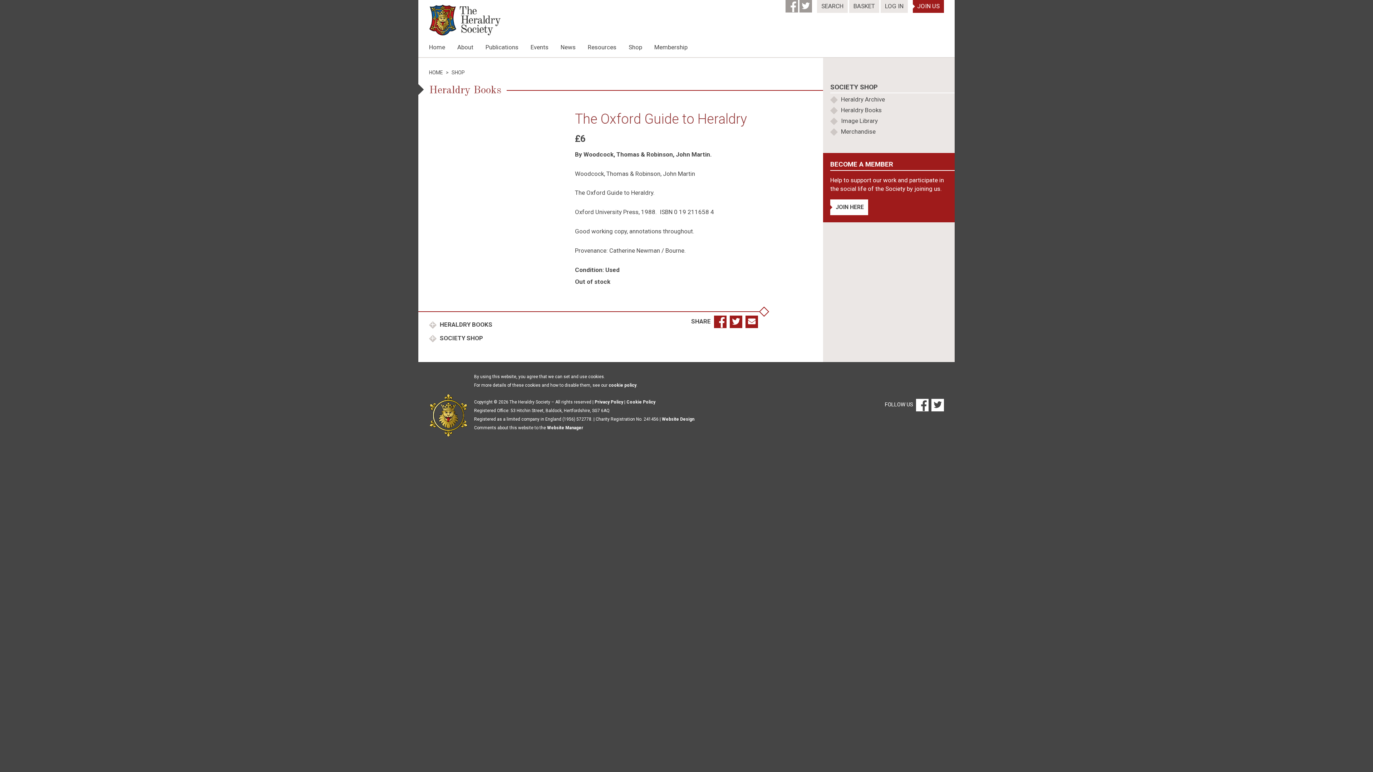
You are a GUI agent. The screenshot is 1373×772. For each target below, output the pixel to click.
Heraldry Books (465, 324)
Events (539, 47)
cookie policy (622, 385)
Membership (671, 47)
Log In (894, 6)
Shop (635, 47)
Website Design (678, 419)
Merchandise (858, 131)
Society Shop (460, 338)
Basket (864, 6)
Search (832, 6)
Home (437, 47)
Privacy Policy (609, 402)
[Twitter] (806, 4)
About (465, 47)
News (568, 47)
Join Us (928, 6)
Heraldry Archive (863, 99)
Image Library (859, 120)
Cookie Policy (640, 402)
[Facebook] (792, 4)
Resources (602, 47)
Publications (502, 47)
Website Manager (565, 427)
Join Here (850, 207)
